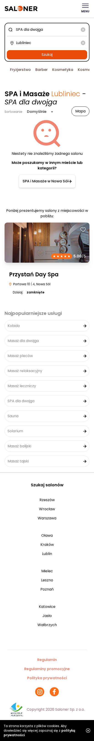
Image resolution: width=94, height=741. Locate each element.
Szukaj (47, 54)
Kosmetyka (62, 69)
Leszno (47, 580)
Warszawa (47, 518)
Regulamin (47, 659)
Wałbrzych (47, 624)
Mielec (47, 571)
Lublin (47, 553)
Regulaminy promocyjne (47, 668)
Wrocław (47, 509)
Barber (41, 69)
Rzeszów (47, 500)
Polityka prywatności (47, 678)
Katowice (47, 606)
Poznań (47, 589)
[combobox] (47, 29)
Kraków (47, 544)
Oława (47, 535)
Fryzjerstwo (20, 69)
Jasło (47, 615)
